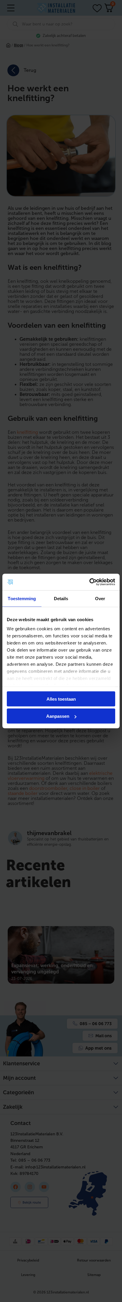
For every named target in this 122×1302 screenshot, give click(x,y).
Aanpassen (57, 716)
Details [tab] (61, 598)
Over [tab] (100, 598)
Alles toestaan (61, 698)
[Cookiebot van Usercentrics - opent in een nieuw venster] (89, 582)
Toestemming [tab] (22, 598)
